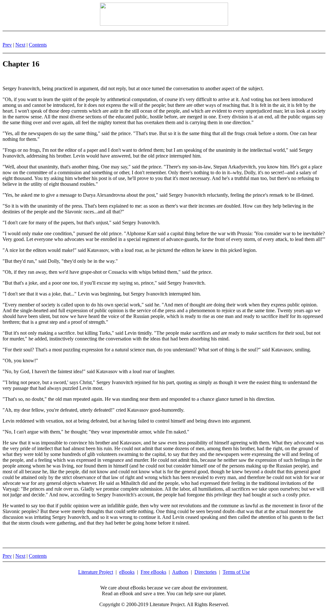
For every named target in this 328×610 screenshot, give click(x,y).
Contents (38, 44)
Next (20, 44)
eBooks (127, 572)
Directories (205, 572)
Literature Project (95, 572)
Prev (7, 44)
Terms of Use (236, 572)
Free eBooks (153, 572)
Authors (180, 572)
